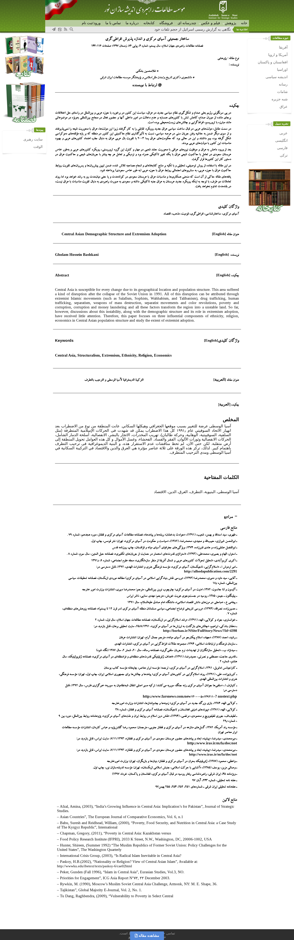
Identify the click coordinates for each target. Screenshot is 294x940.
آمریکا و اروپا (278, 55)
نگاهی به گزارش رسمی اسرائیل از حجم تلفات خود (192, 29)
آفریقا (283, 47)
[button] (147, 85)
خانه (244, 23)
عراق (284, 107)
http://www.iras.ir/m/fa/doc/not (213, 754)
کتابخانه (149, 23)
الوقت (38, 147)
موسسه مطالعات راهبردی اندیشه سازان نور (144, 11)
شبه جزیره (280, 99)
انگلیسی (281, 141)
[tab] (147, 516)
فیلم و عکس (210, 23)
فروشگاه (166, 23)
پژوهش (230, 23)
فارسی (282, 148)
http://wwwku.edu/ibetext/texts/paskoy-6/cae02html (94, 866)
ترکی (284, 155)
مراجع (228, 517)
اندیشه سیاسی (277, 77)
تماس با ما (113, 23)
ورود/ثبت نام (91, 23)
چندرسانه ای (187, 23)
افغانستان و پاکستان (273, 62)
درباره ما (132, 23)
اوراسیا (282, 70)
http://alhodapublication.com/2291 (210, 571)
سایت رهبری (33, 139)
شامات (282, 92)
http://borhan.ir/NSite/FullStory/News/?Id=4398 (200, 631)
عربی (283, 133)
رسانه (283, 84)
